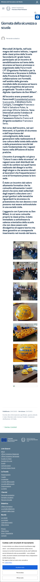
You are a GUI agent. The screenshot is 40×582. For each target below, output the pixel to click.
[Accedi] (37, 2)
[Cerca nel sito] (35, 13)
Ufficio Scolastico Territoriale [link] (10, 456)
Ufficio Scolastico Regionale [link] (10, 454)
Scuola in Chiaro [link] (6, 458)
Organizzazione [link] (6, 486)
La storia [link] (4, 488)
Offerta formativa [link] (6, 506)
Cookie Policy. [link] (8, 562)
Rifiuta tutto (20, 578)
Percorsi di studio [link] (6, 500)
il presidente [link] (19, 100)
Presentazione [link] (5, 474)
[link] (37, 17)
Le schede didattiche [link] (7, 509)
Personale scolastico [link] (7, 495)
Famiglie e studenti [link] (7, 497)
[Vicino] (38, 541)
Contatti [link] (4, 535)
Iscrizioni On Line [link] (6, 461)
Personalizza (20, 573)
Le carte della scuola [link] (7, 484)
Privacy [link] (3, 528)
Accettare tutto (20, 567)
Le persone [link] (4, 479)
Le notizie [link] (4, 518)
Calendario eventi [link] (6, 522)
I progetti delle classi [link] (7, 511)
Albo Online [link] (5, 525)
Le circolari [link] (4, 520)
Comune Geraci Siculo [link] (8, 468)
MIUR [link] (3, 452)
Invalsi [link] (3, 463)
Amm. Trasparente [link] (7, 533)
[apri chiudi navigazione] (3, 8)
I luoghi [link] (3, 477)
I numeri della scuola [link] (7, 481)
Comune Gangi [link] (6, 465)
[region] (20, 561)
